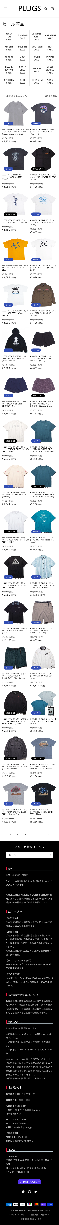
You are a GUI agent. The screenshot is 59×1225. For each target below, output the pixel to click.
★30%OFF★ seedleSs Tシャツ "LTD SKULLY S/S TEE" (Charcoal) (42, 132)
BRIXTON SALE (22, 37)
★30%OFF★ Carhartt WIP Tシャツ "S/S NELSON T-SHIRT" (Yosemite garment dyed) (15, 132)
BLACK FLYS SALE (8, 36)
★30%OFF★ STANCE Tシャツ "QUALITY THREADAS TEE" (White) (43, 222)
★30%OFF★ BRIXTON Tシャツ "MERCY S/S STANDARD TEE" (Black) (42, 812)
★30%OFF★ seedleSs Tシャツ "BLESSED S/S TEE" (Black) (14, 177)
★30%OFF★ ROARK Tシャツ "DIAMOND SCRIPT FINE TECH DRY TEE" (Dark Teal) (42, 494)
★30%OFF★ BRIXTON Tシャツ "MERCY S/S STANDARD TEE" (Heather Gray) (14, 812)
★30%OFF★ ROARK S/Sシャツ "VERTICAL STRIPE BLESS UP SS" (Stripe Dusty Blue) (42, 585)
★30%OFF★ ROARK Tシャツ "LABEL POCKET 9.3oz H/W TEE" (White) (15, 540)
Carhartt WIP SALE (36, 36)
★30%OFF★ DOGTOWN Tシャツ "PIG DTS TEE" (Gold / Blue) (15, 268)
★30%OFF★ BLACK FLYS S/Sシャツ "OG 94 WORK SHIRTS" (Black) (43, 177)
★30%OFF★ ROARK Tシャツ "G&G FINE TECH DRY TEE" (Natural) (15, 494)
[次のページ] (49, 834)
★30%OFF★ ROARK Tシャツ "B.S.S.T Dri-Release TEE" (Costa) (43, 540)
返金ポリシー (45, 1210)
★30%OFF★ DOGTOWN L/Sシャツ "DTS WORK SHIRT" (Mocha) (43, 313)
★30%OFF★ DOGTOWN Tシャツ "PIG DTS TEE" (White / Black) (43, 268)
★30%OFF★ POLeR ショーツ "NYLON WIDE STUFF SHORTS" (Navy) (14, 404)
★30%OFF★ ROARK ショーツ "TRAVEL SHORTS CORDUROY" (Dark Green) (14, 676)
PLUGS (18, 1210)
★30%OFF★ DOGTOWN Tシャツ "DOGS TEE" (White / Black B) (15, 313)
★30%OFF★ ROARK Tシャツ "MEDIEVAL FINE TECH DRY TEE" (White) (15, 449)
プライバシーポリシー (19, 1215)
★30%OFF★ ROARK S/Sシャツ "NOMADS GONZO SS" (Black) (14, 630)
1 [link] (10, 833)
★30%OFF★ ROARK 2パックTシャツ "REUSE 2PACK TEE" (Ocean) (43, 721)
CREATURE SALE (51, 37)
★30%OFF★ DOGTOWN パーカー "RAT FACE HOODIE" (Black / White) (15, 358)
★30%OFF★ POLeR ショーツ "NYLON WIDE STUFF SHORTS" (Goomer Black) (42, 404)
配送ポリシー (46, 1215)
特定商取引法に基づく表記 (31, 1219)
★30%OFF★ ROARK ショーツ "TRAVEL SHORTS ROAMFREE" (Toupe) (42, 630)
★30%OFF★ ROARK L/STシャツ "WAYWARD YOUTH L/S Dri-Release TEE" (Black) (15, 721)
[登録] (50, 854)
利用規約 (34, 1215)
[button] (6, 9)
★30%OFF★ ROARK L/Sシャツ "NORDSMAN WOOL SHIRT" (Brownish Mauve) (15, 766)
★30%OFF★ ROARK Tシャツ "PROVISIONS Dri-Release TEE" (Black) (14, 585)
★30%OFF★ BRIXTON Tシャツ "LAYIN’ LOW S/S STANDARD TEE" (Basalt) (42, 766)
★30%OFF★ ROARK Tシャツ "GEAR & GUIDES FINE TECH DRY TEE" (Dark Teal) (42, 449)
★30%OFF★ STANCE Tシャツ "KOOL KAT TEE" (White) (14, 221)
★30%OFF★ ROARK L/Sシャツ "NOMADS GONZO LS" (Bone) (42, 676)
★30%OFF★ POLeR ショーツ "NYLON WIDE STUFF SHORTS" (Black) (42, 358)
